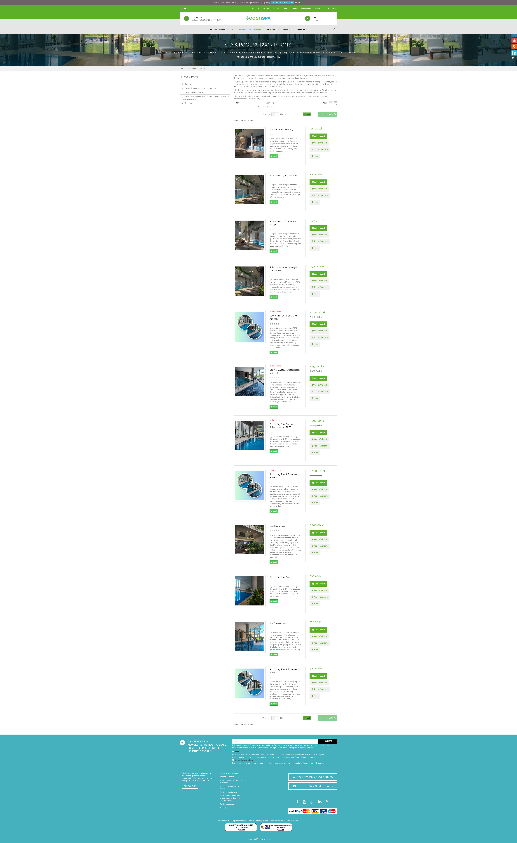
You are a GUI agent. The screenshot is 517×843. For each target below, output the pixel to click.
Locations (276, 8)
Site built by (251, 839)
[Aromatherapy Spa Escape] (249, 189)
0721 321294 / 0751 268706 (211, 20)
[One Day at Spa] (249, 539)
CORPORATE (302, 29)
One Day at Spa (277, 526)
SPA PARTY (287, 29)
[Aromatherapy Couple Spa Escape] (249, 235)
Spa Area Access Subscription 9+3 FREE (285, 371)
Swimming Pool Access (281, 577)
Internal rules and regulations (231, 773)
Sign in (333, 8)
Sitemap (223, 807)
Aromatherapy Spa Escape (283, 175)
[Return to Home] (182, 68)
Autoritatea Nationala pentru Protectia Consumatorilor (238, 820)
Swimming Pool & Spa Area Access (283, 671)
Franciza (266, 8)
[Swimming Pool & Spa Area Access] (249, 683)
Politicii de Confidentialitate (306, 757)
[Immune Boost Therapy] (249, 143)
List (335, 105)
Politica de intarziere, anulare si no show (200, 88)
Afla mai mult (190, 786)
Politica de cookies (227, 804)
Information (189, 77)
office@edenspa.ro (320, 786)
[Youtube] (514, 40)
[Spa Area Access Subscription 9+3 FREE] (249, 381)
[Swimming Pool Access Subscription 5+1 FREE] (249, 435)
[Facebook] (514, 34)
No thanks (298, 2)
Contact (318, 8)
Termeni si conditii (227, 777)
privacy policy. (265, 2)
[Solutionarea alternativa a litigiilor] (276, 827)
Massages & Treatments (221, 29)
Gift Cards (272, 29)
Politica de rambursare (193, 92)
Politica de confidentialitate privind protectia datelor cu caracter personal (230, 798)
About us (255, 8)
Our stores (188, 103)
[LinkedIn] (514, 53)
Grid (330, 105)
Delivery (187, 84)
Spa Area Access (278, 623)
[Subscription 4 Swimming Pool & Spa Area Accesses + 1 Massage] (249, 281)
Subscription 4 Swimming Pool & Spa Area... (285, 269)
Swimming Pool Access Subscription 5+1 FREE (281, 426)
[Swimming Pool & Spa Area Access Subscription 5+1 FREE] (249, 327)
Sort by (236, 103)
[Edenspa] (258, 18)
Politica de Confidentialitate (314, 763)
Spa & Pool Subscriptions (250, 29)
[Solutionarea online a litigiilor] (240, 827)
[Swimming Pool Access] (249, 590)
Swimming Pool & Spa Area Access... (283, 317)
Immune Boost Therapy (281, 129)
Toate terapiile (306, 8)
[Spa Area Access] (249, 636)
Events (294, 8)
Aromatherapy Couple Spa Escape (283, 223)
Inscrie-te (328, 741)
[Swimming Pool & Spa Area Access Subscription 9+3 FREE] (249, 485)
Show (268, 103)
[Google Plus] (514, 46)
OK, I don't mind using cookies (282, 2)
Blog (286, 8)
